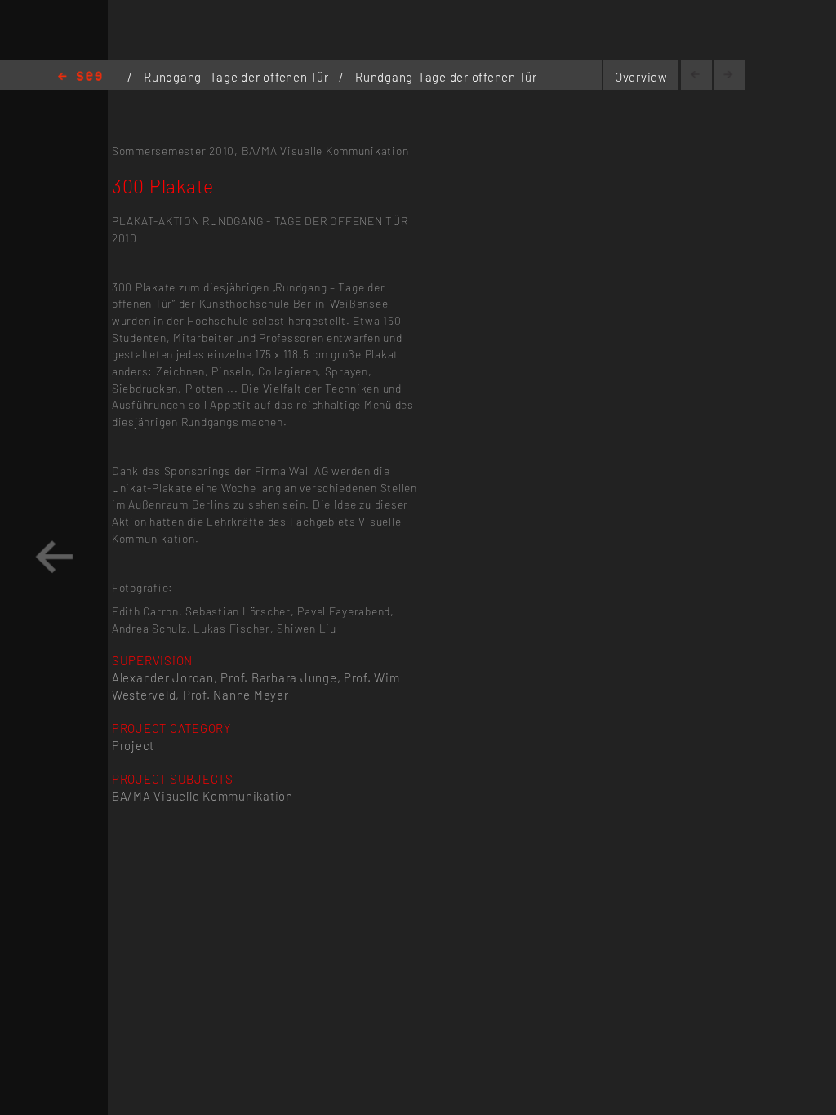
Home (80, 77)
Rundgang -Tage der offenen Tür (237, 76)
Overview (641, 76)
